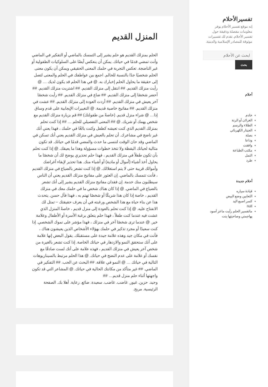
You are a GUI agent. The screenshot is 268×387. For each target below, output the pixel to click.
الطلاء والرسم (242, 125)
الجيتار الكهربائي (241, 130)
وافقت (247, 145)
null (249, 206)
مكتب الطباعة (242, 150)
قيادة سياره (244, 191)
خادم (249, 115)
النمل (248, 155)
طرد (249, 160)
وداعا (248, 140)
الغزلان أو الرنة (242, 120)
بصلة (249, 135)
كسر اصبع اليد (242, 201)
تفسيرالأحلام (237, 19)
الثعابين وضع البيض (239, 196)
